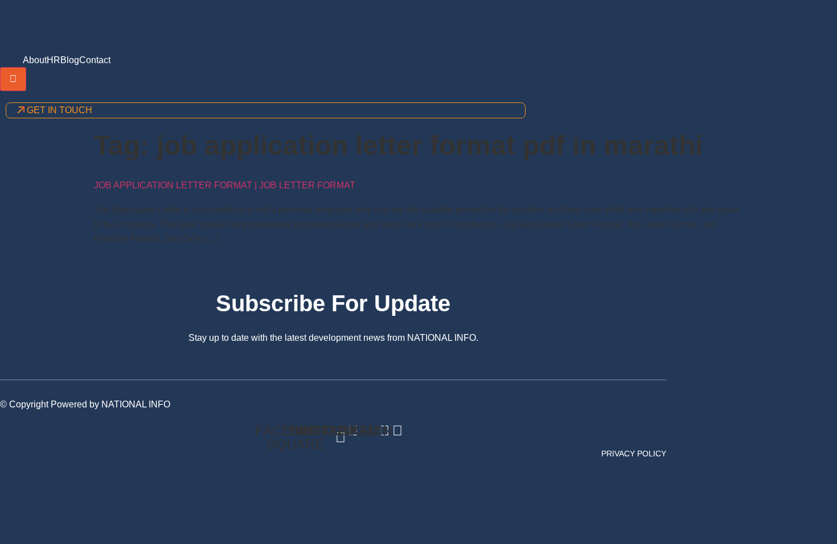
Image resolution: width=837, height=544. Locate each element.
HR (53, 60)
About (35, 60)
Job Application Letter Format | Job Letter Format (224, 185)
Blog (69, 60)
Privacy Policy (633, 453)
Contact (94, 60)
